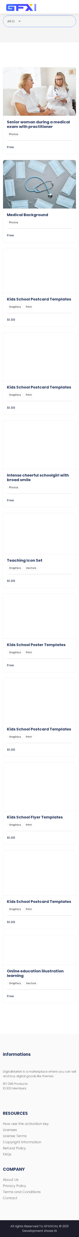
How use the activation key (26, 1123)
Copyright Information (22, 1142)
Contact (10, 1198)
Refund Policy (14, 1148)
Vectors (31, 568)
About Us (10, 1179)
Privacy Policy (14, 1185)
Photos (13, 134)
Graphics (15, 307)
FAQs (7, 1154)
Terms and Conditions (22, 1191)
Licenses (10, 1129)
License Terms (15, 1136)
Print (29, 307)
